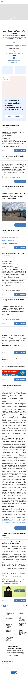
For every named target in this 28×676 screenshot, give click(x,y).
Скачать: (4, 368)
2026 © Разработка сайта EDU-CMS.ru (14, 669)
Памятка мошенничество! (10, 230)
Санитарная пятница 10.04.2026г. (13, 187)
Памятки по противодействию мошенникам (14, 358)
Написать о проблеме (14, 116)
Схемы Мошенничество (8, 240)
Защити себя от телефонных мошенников (14, 534)
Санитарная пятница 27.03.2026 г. (13, 253)
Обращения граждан (7, 661)
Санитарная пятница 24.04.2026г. (13, 125)
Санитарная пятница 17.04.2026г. (13, 156)
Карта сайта (5, 663)
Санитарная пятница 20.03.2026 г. (13, 300)
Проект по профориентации (11, 385)
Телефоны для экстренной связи (13, 329)
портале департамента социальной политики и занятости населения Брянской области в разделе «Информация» (14, 521)
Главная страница (6, 659)
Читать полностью (20, 150)
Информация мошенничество (10, 237)
